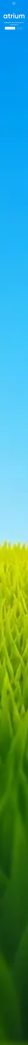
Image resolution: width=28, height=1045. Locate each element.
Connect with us (10, 28)
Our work (20, 28)
